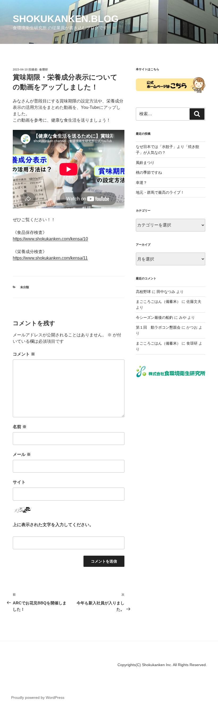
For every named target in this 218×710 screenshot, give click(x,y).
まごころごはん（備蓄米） (158, 301)
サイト (19, 482)
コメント (24, 354)
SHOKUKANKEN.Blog (66, 18)
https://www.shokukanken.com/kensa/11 (50, 258)
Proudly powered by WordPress (37, 697)
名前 (20, 426)
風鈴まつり (145, 162)
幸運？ (141, 182)
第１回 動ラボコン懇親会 (158, 327)
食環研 (43, 69)
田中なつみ (166, 292)
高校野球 (143, 292)
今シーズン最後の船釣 (154, 317)
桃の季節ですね (149, 172)
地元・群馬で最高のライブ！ (160, 192)
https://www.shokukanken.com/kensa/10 (50, 239)
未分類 (24, 287)
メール (22, 454)
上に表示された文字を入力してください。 (53, 524)
